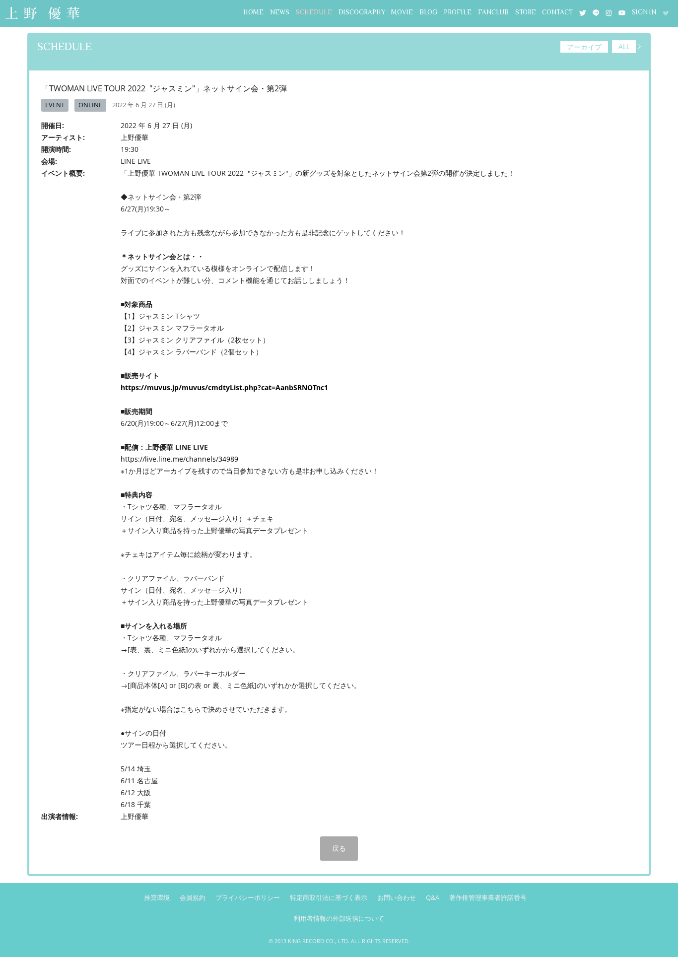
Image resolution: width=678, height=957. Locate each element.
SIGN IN (644, 12)
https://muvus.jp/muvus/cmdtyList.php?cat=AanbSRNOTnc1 (224, 387)
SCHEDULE (314, 12)
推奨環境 (157, 897)
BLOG (428, 12)
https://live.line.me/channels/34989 (179, 459)
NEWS (279, 12)
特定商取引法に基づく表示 (328, 897)
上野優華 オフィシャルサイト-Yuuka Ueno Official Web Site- (42, 14)
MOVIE (402, 12)
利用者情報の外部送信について (339, 918)
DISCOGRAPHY (362, 12)
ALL (624, 47)
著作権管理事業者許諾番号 (488, 897)
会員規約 (192, 897)
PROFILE (458, 12)
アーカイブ (584, 47)
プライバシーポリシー (247, 897)
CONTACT (557, 12)
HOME (253, 12)
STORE (525, 12)
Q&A (432, 897)
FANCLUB (493, 12)
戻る (339, 848)
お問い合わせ (396, 897)
